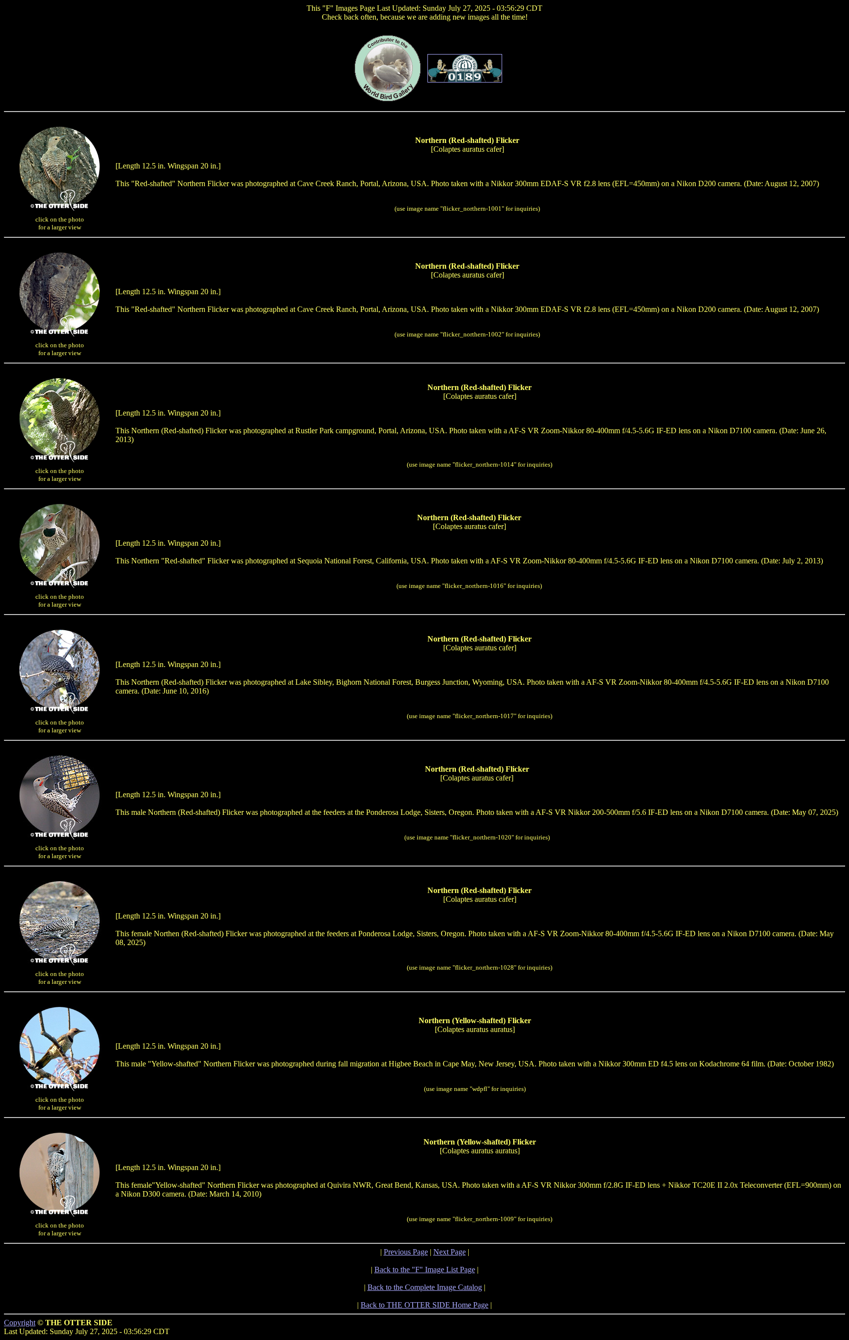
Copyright (19, 1322)
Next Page (449, 1252)
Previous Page (406, 1252)
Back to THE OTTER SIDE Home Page (424, 1305)
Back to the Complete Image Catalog (425, 1287)
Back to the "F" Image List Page (424, 1269)
